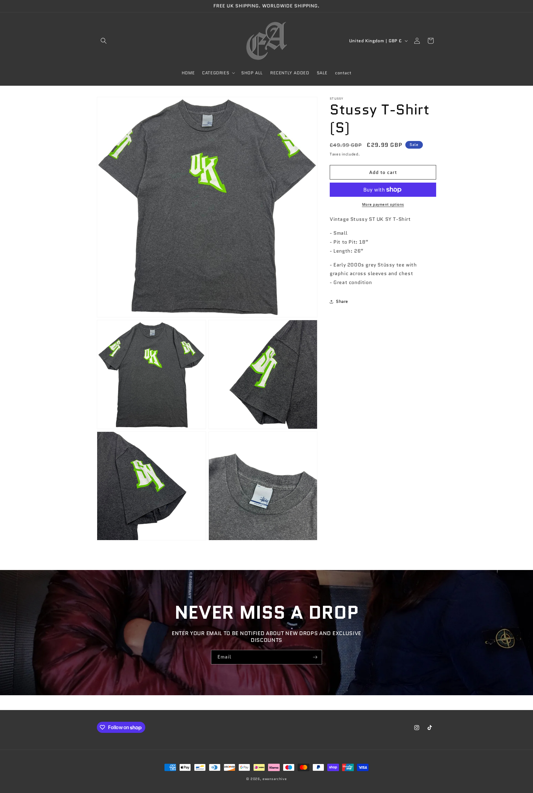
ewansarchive (274, 778)
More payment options (383, 204)
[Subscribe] (315, 657)
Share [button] (342, 301)
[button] (103, 40)
